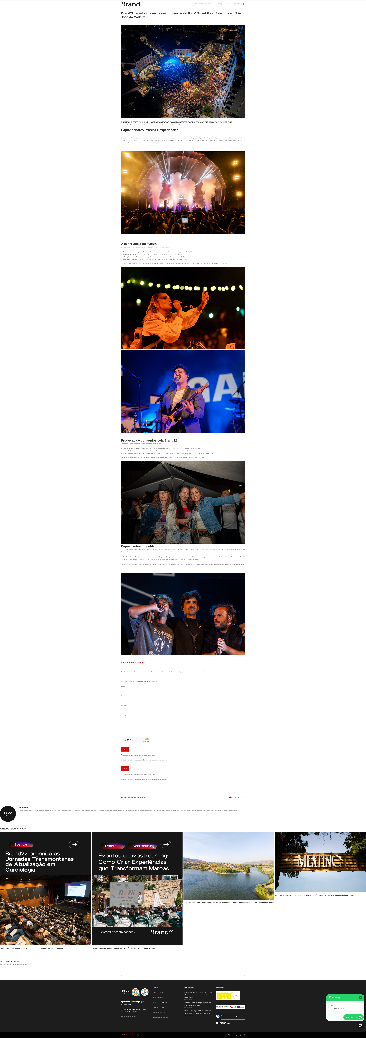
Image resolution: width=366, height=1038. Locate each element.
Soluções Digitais (158, 992)
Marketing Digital (158, 997)
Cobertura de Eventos (144, 125)
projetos (215, 672)
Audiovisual (133, 125)
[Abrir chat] (361, 1025)
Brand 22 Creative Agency (134, 1035)
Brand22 (125, 125)
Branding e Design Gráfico (161, 1002)
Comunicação (154, 125)
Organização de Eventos (160, 1017)
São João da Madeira (140, 797)
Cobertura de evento (127, 797)
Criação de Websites (159, 1012)
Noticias (167, 125)
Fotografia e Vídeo (158, 1007)
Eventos (162, 125)
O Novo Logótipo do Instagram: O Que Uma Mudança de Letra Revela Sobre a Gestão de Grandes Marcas (198, 994)
